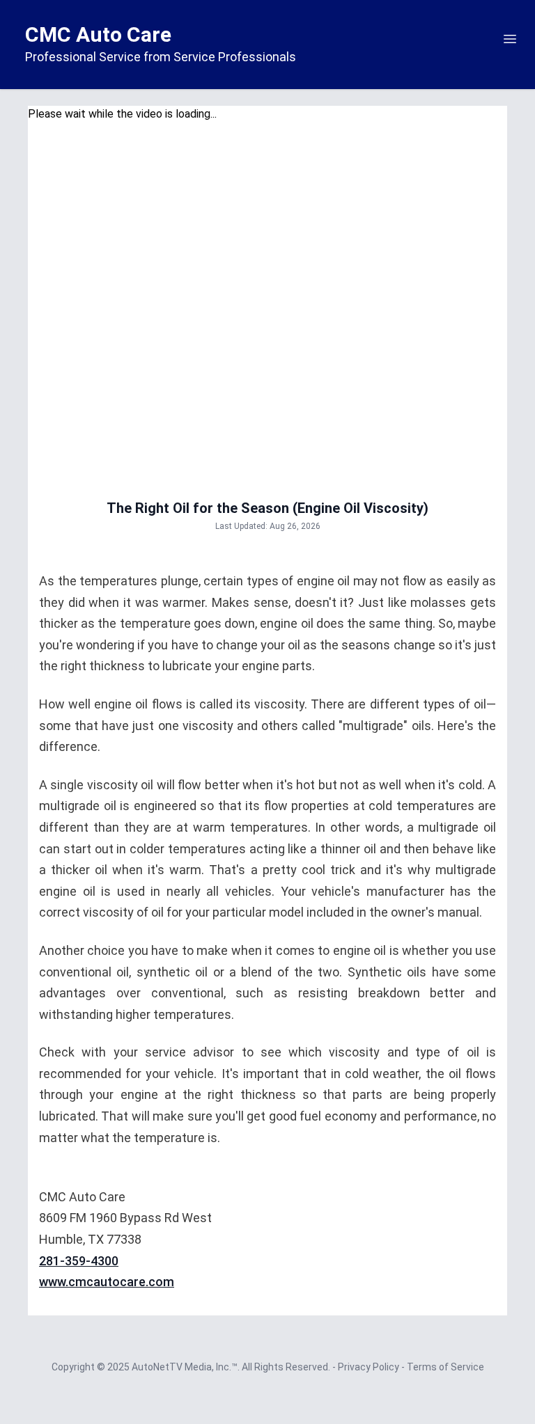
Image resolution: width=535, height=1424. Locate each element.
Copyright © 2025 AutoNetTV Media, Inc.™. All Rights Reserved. (192, 1366)
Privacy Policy (369, 1366)
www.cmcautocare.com (106, 1281)
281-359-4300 (78, 1260)
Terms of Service (445, 1366)
